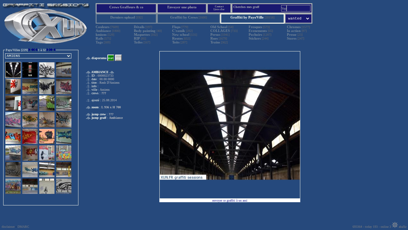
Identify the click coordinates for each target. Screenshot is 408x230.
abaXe (402, 226)
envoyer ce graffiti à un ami (229, 200)
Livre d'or (219, 9)
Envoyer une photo (182, 7)
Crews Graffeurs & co (126, 7)
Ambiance (116, 117)
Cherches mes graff (246, 7)
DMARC (23, 226)
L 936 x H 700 (111, 107)
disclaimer (8, 226)
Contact (219, 6)
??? (111, 114)
